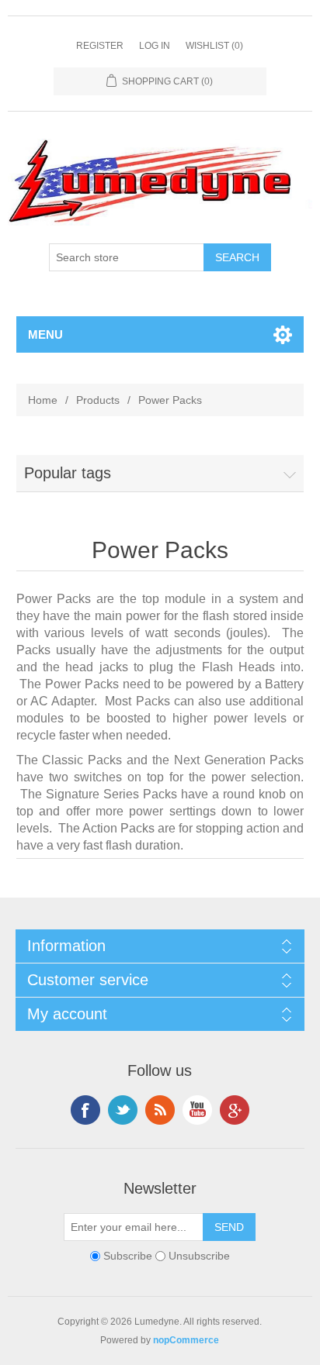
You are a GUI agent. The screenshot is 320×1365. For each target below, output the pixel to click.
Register (99, 45)
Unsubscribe (199, 1256)
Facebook (85, 1110)
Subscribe (127, 1256)
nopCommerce (186, 1340)
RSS (160, 1110)
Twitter (122, 1110)
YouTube (197, 1110)
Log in (154, 45)
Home (42, 400)
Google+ (234, 1110)
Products (98, 400)
